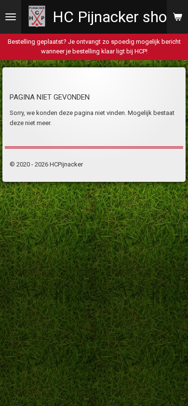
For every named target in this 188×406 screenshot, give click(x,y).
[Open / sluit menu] (10, 17)
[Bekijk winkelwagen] (177, 17)
